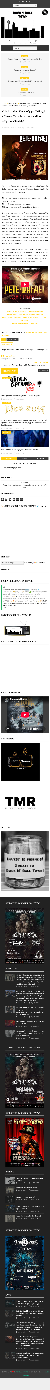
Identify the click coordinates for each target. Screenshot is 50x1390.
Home (4, 103)
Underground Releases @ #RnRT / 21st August (25, 81)
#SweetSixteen (20, 603)
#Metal (32, 603)
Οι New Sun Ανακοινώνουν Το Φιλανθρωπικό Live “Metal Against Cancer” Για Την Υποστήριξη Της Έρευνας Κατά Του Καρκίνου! (24, 422)
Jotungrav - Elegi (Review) (24, 92)
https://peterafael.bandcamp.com (25, 323)
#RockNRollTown (9, 603)
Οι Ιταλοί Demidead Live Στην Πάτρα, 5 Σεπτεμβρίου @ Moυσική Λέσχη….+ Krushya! (30, 1313)
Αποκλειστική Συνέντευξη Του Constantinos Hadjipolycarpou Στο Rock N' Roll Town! (30, 1033)
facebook (40, 458)
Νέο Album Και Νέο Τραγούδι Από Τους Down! (19, 449)
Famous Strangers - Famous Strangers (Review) (25, 59)
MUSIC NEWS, (31, 128)
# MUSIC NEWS (12, 339)
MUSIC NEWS (24, 78)
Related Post (9, 371)
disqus (24, 458)
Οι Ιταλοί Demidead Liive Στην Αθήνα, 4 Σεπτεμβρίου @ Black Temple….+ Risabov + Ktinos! (30, 1355)
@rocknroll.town (9, 590)
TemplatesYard (22, 1372)
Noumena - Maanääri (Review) (25, 70)
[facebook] (20, 2)
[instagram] (23, 2)
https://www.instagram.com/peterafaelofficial (25, 314)
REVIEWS (24, 56)
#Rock (27, 603)
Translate (41, 563)
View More (44, 371)
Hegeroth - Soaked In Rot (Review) (28, 1216)
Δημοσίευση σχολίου (12, 468)
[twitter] (26, 2)
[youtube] (29, 2)
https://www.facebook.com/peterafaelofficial (25, 311)
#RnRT (44, 601)
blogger (9, 458)
